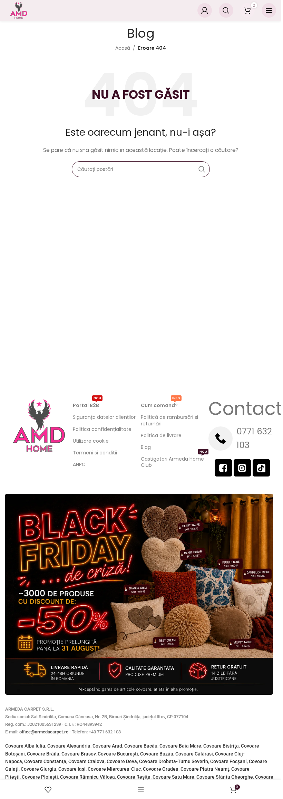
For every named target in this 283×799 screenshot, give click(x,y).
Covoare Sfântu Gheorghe (224, 777)
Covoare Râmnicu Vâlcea (87, 777)
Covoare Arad (107, 746)
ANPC (79, 464)
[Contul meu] (204, 10)
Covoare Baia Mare (180, 746)
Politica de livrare (161, 435)
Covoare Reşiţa (133, 777)
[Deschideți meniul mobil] (269, 10)
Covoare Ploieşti (40, 777)
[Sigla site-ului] (18, 10)
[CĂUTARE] (202, 169)
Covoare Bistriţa (221, 746)
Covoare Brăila (43, 754)
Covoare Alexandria (68, 746)
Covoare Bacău (140, 746)
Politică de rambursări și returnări (169, 420)
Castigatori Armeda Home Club (174, 461)
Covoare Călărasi (194, 754)
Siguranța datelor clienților (104, 417)
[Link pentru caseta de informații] (242, 438)
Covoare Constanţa (45, 761)
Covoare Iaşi (72, 769)
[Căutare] (226, 10)
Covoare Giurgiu (38, 769)
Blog (146, 447)
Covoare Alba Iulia (25, 746)
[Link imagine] (139, 593)
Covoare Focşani (228, 761)
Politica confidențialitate (102, 429)
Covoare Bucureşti (118, 754)
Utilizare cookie (91, 440)
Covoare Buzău (156, 754)
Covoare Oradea (160, 769)
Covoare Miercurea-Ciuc (114, 769)
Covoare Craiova (86, 761)
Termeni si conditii (95, 452)
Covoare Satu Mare (173, 777)
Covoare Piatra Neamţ (204, 769)
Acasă (122, 48)
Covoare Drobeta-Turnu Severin (173, 761)
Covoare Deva (122, 761)
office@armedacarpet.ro (43, 731)
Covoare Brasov (78, 754)
